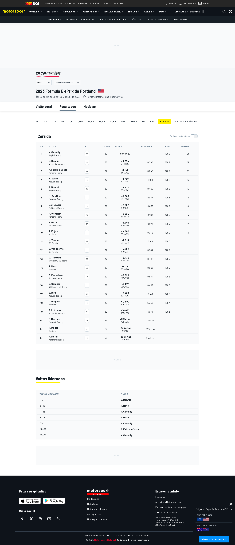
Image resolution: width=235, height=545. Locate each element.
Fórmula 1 (34, 11)
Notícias (90, 106)
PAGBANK (83, 3)
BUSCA (172, 3)
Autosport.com (94, 514)
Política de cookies (116, 535)
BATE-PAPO (190, 3)
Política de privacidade (139, 535)
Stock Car (69, 11)
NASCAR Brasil (112, 11)
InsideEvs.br (93, 498)
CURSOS (94, 3)
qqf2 (91, 121)
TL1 (45, 121)
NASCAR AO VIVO (180, 19)
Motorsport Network (105, 539)
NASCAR (132, 11)
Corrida (164, 121)
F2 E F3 (148, 11)
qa (62, 121)
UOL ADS (118, 3)
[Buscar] (224, 11)
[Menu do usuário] (230, 11)
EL (37, 121)
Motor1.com (92, 504)
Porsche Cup (89, 11)
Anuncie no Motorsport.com (168, 502)
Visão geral (44, 106)
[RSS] (58, 518)
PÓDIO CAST (137, 19)
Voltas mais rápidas (185, 121)
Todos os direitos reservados (133, 539)
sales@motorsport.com (167, 512)
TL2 (54, 121)
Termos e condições (94, 535)
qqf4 (113, 121)
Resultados (67, 106)
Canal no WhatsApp (158, 19)
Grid (152, 121)
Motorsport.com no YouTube (80, 19)
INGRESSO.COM (53, 3)
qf (143, 121)
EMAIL (206, 3)
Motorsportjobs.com (97, 509)
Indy (161, 11)
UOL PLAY (107, 3)
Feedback (160, 497)
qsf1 (123, 121)
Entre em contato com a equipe (170, 507)
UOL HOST (69, 3)
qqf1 (80, 121)
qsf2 (134, 121)
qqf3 (102, 121)
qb (71, 121)
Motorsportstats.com (98, 519)
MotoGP (51, 11)
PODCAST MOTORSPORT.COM (113, 19)
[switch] (183, 136)
